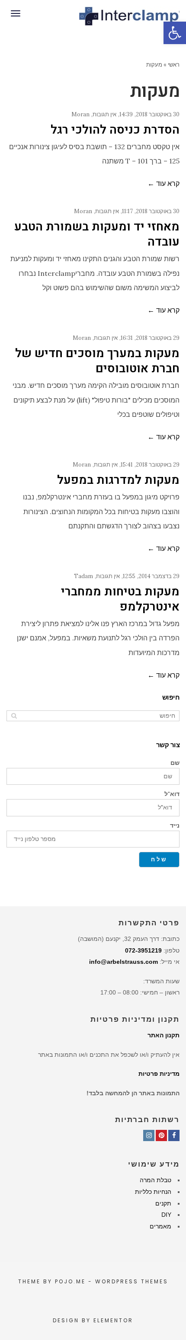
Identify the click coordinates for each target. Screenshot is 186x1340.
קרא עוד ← (164, 183)
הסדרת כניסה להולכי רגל (115, 130)
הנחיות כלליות (153, 1191)
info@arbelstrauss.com (123, 961)
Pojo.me (70, 1281)
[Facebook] (174, 1135)
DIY (166, 1214)
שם (175, 763)
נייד (175, 825)
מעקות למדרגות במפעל (118, 480)
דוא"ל (172, 794)
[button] (175, 33)
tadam (83, 576)
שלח (159, 859)
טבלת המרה (155, 1180)
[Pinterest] (161, 1135)
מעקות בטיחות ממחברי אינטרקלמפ (120, 599)
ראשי (174, 64)
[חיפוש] (14, 715)
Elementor (113, 1320)
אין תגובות (104, 114)
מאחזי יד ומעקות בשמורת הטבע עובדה (97, 234)
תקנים (163, 1203)
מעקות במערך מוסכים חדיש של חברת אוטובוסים (97, 361)
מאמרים (160, 1226)
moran (80, 114)
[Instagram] (148, 1135)
